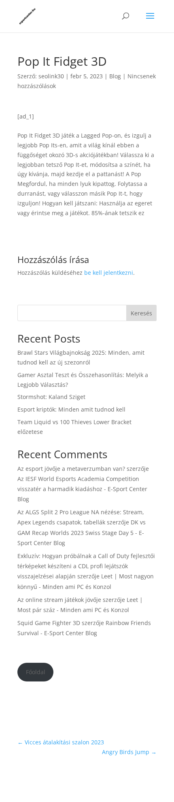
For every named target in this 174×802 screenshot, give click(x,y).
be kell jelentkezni (108, 272)
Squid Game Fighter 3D (48, 623)
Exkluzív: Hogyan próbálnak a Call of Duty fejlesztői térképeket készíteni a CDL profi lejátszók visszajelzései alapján (86, 566)
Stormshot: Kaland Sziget (51, 397)
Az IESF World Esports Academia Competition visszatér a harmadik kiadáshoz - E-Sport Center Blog (82, 489)
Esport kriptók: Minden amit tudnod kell (71, 409)
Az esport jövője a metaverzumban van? (71, 468)
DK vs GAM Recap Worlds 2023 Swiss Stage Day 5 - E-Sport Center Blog (81, 532)
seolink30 (51, 76)
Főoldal (35, 672)
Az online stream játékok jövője (59, 600)
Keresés (141, 313)
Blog (115, 76)
